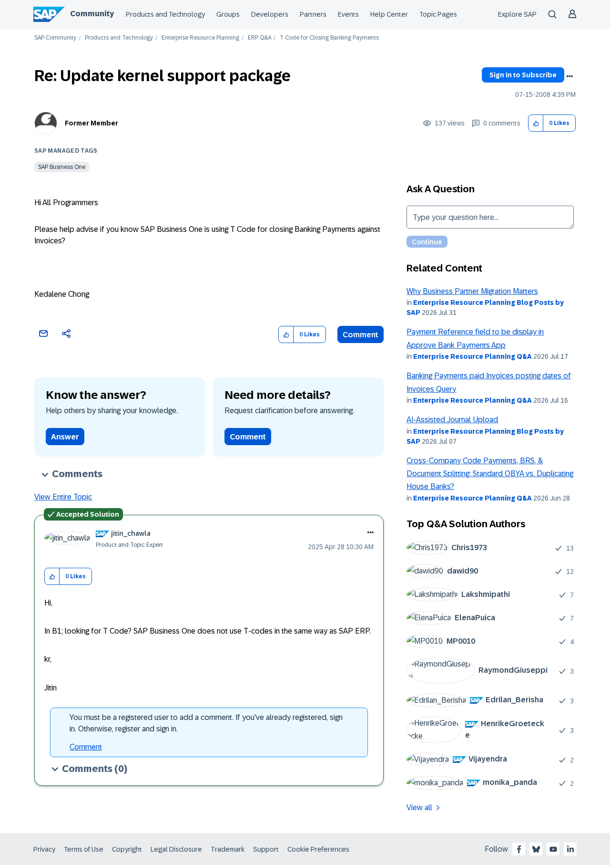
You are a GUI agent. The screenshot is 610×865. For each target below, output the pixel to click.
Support (266, 849)
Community (92, 14)
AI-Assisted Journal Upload (452, 420)
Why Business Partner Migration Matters (472, 291)
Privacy (44, 849)
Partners (313, 14)
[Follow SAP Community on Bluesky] (536, 849)
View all (419, 807)
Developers (269, 14)
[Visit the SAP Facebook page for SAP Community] (519, 849)
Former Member (91, 123)
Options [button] (569, 76)
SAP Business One (61, 167)
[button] (536, 123)
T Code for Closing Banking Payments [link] (329, 38)
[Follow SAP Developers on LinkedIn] (570, 849)
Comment (360, 335)
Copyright (127, 849)
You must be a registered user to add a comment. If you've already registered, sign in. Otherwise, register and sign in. (206, 723)
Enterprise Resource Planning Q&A (472, 356)
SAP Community (55, 38)
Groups (228, 14)
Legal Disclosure (176, 849)
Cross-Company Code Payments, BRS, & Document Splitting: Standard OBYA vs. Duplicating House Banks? (490, 474)
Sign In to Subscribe (523, 75)
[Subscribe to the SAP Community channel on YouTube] (553, 849)
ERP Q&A (259, 38)
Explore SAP (517, 14)
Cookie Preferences (318, 849)
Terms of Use (83, 849)
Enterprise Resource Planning (200, 38)
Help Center (389, 14)
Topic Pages (438, 14)
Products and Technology (165, 14)
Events (348, 14)
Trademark (227, 849)
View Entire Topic (63, 497)
